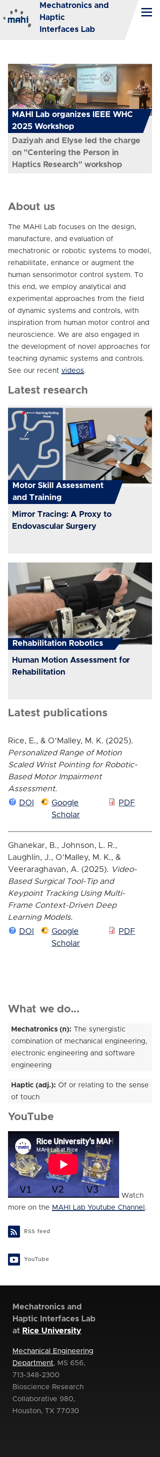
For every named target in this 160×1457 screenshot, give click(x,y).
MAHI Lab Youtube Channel (98, 1207)
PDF (127, 803)
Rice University (51, 1331)
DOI (26, 803)
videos (72, 370)
